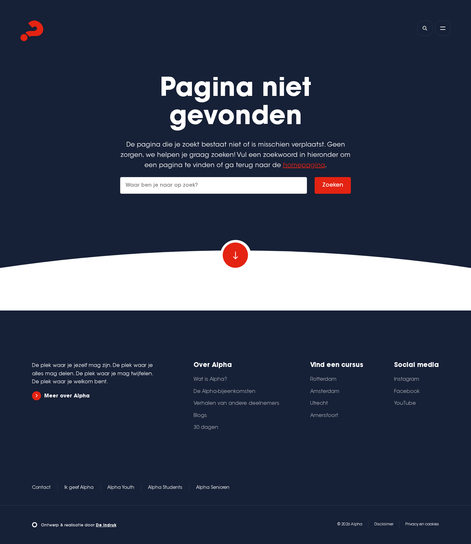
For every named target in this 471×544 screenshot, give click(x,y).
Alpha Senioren (212, 488)
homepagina (304, 165)
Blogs (200, 415)
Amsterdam (324, 391)
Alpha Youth (120, 488)
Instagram (406, 379)
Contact (41, 488)
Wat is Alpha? (210, 379)
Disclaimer (383, 524)
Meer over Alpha (67, 396)
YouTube (405, 403)
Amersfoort (324, 415)
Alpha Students (165, 488)
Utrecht (319, 403)
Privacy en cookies (422, 524)
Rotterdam (323, 379)
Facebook (407, 391)
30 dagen (206, 427)
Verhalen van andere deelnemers (236, 403)
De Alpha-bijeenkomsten (224, 391)
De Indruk (106, 525)
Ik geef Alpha (79, 488)
